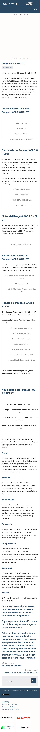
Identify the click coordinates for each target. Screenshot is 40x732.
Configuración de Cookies (10, 709)
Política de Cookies (8, 707)
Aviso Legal (6, 702)
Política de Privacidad (9, 704)
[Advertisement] (20, 36)
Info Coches (25, 690)
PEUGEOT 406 (7, 67)
